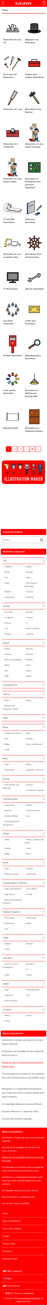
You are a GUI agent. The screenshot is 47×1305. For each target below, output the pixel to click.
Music (28, 854)
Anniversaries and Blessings (11, 786)
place (5, 727)
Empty (28, 676)
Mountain (29, 654)
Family (7, 949)
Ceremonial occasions (35, 790)
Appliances (9, 995)
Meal (5, 758)
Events (6, 779)
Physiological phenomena (31, 584)
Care (6, 929)
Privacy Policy (8, 1244)
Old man (29, 944)
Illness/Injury (10, 918)
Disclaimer (7, 1251)
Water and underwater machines (12, 901)
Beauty (29, 567)
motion (6, 694)
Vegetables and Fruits (35, 770)
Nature (6, 643)
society (6, 606)
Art (27, 969)
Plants (7, 1015)
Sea (6, 671)
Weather (29, 660)
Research (30, 964)
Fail (6, 577)
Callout (29, 805)
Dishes (29, 764)
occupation (9, 618)
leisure (6, 833)
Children (8, 944)
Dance (7, 700)
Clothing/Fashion (33, 990)
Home (5, 1213)
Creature (7, 1009)
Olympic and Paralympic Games (10, 707)
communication (10, 799)
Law (6, 628)
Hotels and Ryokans (34, 744)
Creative (29, 618)
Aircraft (29, 894)
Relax (28, 577)
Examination (10, 923)
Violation (8, 634)
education (8, 958)
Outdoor (8, 848)
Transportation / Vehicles (15, 883)
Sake (7, 764)
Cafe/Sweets (10, 770)
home (5, 937)
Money (7, 572)
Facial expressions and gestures (11, 823)
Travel (28, 848)
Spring (7, 649)
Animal (7, 1021)
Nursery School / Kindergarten (10, 965)
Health (28, 923)
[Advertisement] (23, 505)
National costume (12, 874)
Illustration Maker (10, 1259)
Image (7, 750)
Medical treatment (11, 912)
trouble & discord (33, 810)
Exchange (9, 612)
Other (5, 718)
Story (7, 869)
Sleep (7, 583)
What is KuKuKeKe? (11, 1221)
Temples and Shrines (13, 733)
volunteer (30, 634)
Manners (29, 612)
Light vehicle (10, 894)
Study (7, 975)
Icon (28, 816)
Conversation (10, 805)
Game (7, 840)
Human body (31, 918)
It (26, 623)
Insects (29, 1015)
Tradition (29, 869)
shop (28, 733)
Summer (8, 654)
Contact (6, 1236)
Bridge (7, 744)
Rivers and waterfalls (13, 660)
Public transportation (13, 889)
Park (6, 739)
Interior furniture (11, 1001)
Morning (29, 649)
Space (28, 671)
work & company (33, 628)
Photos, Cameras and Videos (34, 841)
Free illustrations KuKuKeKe (28, 1298)
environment (9, 597)
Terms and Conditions (12, 1229)
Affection (8, 810)
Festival (29, 785)
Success (29, 592)
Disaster (29, 572)
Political (8, 623)
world (5, 862)
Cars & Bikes (31, 889)
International (31, 874)
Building (29, 739)
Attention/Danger (11, 816)
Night (7, 676)
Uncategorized (10, 685)
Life (5, 560)
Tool (28, 995)
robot (7, 990)
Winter (7, 665)
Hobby (7, 854)
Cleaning (29, 597)
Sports (28, 700)
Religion (8, 592)
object (6, 983)
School (29, 975)
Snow (28, 665)
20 (32, 449)
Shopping (8, 567)
